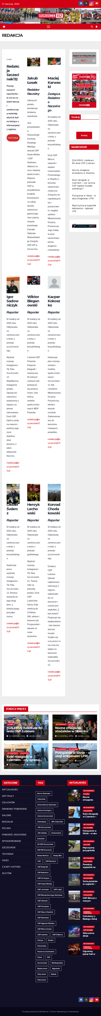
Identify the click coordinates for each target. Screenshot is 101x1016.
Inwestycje (41, 822)
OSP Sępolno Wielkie (45, 923)
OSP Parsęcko (43, 906)
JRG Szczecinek (44, 827)
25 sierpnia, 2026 (17, 736)
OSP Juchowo (43, 889)
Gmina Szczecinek (45, 816)
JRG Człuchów (57, 822)
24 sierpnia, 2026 (65, 736)
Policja (40, 940)
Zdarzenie (41, 974)
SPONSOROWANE (11, 841)
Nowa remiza (43, 856)
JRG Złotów (42, 833)
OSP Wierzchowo (44, 929)
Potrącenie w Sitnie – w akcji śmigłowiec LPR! (73, 754)
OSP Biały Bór (42, 867)
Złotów (53, 974)
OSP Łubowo (42, 935)
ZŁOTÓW (6, 873)
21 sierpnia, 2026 (65, 761)
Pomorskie (41, 946)
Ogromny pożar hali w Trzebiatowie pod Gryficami (90, 955)
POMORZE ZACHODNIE (14, 834)
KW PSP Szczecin (44, 850)
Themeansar (73, 1011)
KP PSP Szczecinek (45, 844)
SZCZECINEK (73, 749)
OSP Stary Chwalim (45, 912)
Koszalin (41, 839)
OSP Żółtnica (57, 935)
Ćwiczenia (41, 980)
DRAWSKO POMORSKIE (14, 809)
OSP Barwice (51, 861)
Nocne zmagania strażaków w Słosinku (71, 729)
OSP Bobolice (43, 872)
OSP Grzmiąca (43, 878)
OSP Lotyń (58, 889)
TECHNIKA (8, 854)
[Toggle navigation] (48, 27)
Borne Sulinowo (43, 793)
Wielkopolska (57, 963)
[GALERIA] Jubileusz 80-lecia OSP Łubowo (25, 729)
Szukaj (75, 117)
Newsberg (61, 1011)
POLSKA (71, 724)
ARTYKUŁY (8, 796)
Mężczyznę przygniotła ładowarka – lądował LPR (84, 208)
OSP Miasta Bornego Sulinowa (49, 895)
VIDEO (5, 860)
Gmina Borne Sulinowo (46, 805)
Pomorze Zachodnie (45, 952)
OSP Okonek (42, 901)
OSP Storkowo (43, 918)
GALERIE (10, 724)
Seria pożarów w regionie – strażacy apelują (90, 885)
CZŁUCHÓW (24, 753)
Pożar (39, 957)
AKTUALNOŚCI (61, 724)
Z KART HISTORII (11, 866)
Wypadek (56, 969)
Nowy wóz (57, 856)
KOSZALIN (7, 821)
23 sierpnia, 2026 (17, 765)
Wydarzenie (42, 969)
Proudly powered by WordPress (35, 1011)
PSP (48, 957)
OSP (39, 861)
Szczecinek (42, 963)
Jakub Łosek (35, 736)
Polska (50, 940)
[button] (92, 26)
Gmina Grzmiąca (44, 810)
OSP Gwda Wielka (44, 884)
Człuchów (41, 799)
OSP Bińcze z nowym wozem (90, 901)
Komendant (56, 833)
